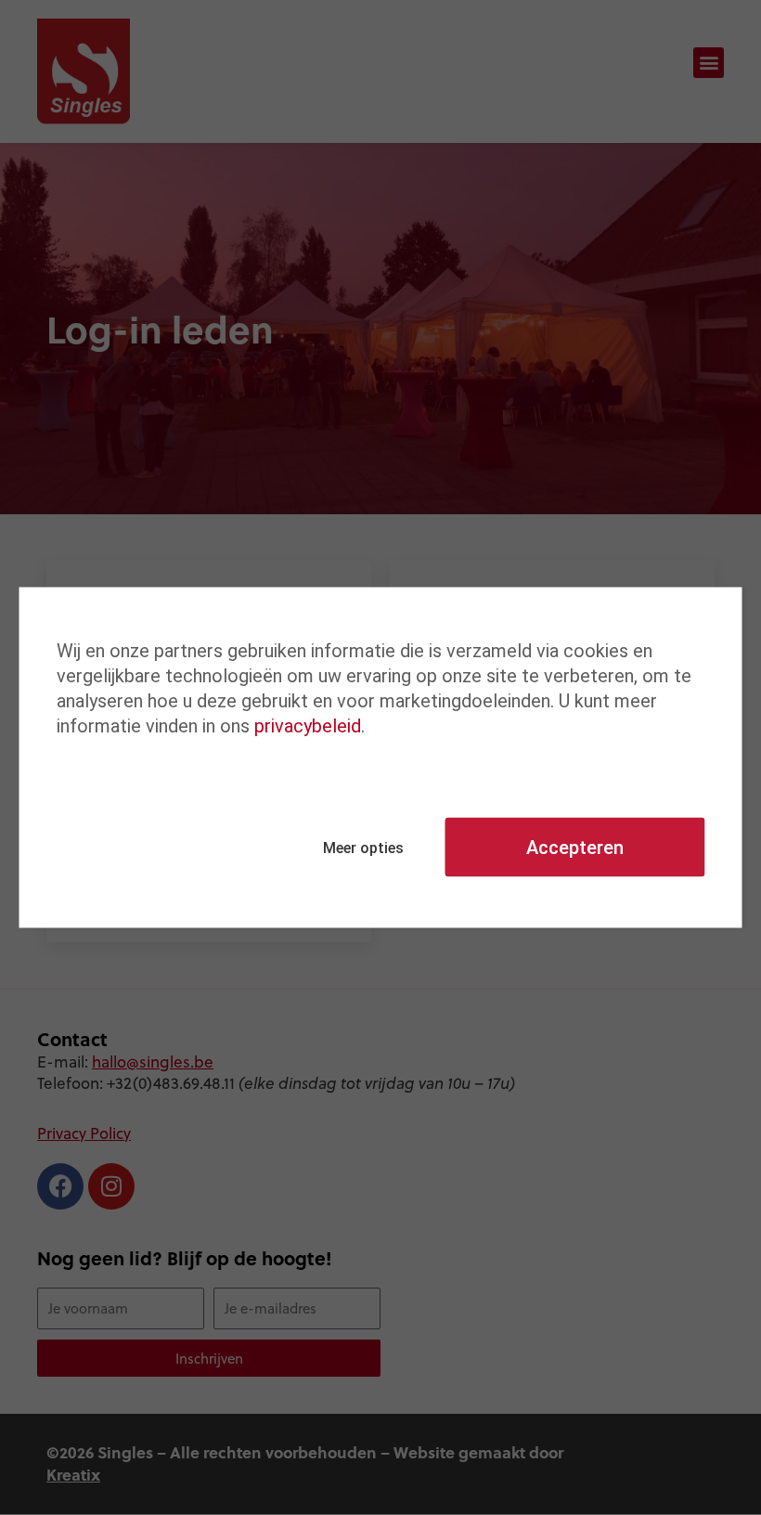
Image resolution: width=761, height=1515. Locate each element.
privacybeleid (307, 726)
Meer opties (363, 847)
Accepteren (575, 847)
